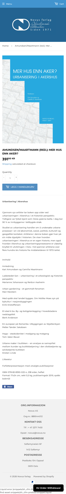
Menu (9, 4)
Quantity (7, 172)
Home (5, 45)
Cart (61, 4)
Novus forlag (24, 476)
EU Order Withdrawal (48, 488)
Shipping (7, 164)
